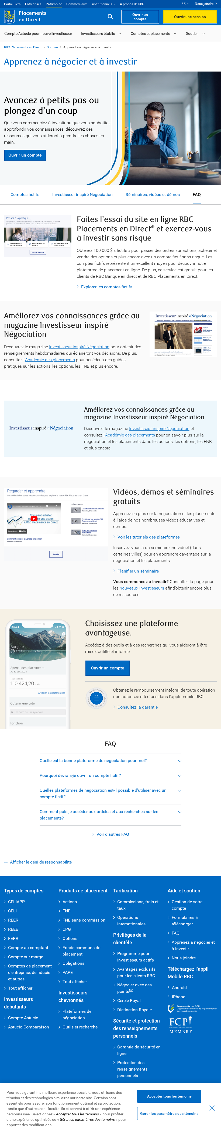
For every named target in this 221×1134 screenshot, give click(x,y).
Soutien (192, 33)
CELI (12, 910)
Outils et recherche (80, 1027)
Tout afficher (20, 988)
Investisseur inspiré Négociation (82, 194)
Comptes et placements (150, 33)
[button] (110, 16)
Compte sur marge (25, 956)
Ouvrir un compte (25, 155)
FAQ (197, 194)
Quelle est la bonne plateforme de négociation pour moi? (93, 760)
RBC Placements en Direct (23, 47)
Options (70, 938)
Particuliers (12, 4)
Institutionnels (101, 4)
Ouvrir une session (190, 17)
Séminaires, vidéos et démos (153, 194)
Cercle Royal (129, 1000)
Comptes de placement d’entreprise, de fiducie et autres (30, 972)
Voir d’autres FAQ (112, 834)
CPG (67, 929)
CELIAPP (16, 901)
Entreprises (33, 4)
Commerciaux (76, 4)
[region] (110, 1108)
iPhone (176, 996)
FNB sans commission (84, 920)
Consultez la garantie (138, 707)
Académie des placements (50, 359)
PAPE (68, 972)
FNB (67, 910)
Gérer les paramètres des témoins (169, 1113)
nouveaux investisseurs (142, 588)
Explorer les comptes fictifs (106, 286)
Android (177, 987)
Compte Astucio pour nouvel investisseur (38, 33)
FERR (13, 938)
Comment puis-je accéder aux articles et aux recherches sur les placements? (99, 815)
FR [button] (183, 3)
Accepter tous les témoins (169, 1096)
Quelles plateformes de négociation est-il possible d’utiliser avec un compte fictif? (103, 793)
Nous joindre (204, 4)
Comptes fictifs (25, 194)
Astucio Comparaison (28, 1027)
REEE (13, 929)
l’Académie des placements (129, 435)
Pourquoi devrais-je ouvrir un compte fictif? (80, 775)
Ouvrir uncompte (140, 16)
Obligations (73, 963)
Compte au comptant (28, 947)
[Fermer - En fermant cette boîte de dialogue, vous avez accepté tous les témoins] (212, 1108)
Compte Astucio (23, 1017)
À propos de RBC (132, 4)
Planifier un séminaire (138, 571)
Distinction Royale (134, 1009)
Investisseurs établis (98, 33)
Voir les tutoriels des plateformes (149, 537)
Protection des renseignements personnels (132, 1069)
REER (13, 920)
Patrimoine (54, 4)
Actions (70, 901)
